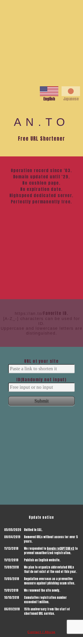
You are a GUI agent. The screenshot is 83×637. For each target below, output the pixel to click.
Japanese (71, 99)
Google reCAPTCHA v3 (60, 548)
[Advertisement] (41, 41)
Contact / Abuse (41, 632)
